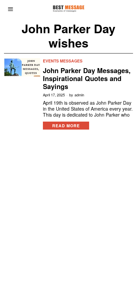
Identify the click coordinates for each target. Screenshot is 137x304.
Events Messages (62, 61)
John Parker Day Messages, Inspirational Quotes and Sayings (87, 78)
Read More (66, 126)
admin (79, 94)
